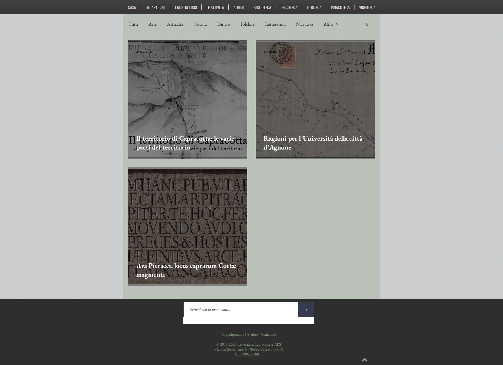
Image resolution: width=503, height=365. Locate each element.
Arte (153, 24)
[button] (367, 24)
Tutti (133, 24)
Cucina (200, 24)
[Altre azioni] (239, 51)
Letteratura (275, 24)
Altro (328, 24)
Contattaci (268, 334)
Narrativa (304, 24)
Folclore (247, 24)
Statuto (252, 334)
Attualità (175, 24)
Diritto (223, 24)
